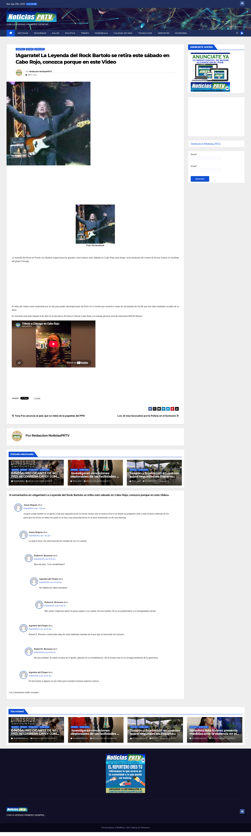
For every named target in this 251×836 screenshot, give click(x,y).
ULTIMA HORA (39, 49)
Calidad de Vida (123, 33)
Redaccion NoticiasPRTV (40, 71)
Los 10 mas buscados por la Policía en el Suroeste (147, 415)
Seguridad (40, 33)
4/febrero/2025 (199, 738)
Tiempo (85, 33)
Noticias (23, 33)
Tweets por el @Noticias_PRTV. (206, 144)
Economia (181, 33)
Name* (194, 154)
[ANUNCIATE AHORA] (210, 72)
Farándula (101, 33)
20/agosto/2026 (21, 738)
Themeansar (145, 828)
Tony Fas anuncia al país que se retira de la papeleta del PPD (49, 415)
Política (70, 33)
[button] (237, 33)
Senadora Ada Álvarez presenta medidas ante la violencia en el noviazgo (214, 734)
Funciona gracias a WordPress (113, 828)
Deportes (164, 33)
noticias (15, 470)
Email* (194, 166)
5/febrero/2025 (140, 738)
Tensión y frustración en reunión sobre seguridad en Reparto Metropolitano (154, 476)
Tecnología (145, 33)
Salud (55, 33)
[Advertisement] (90, 186)
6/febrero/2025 (80, 738)
